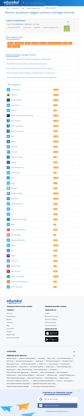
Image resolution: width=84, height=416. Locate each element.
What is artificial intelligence (26, 375)
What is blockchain (62, 372)
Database (14, 188)
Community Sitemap (13, 338)
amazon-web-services (14, 27)
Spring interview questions (28, 364)
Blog (8, 325)
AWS (17, 24)
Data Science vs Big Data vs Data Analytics (18, 381)
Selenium (14, 152)
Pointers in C (42, 364)
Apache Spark (15, 271)
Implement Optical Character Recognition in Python (18, 386)
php (70, 43)
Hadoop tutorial (11, 375)
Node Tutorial (40, 375)
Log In (67, 8)
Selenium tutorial (11, 358)
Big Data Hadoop (16, 193)
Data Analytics (16, 121)
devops (10, 43)
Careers (47, 313)
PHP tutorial (10, 361)
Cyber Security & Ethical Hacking (22, 116)
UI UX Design (15, 173)
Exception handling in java (66, 375)
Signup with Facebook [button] (51, 405)
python (28, 43)
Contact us (10, 322)
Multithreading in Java (51, 378)
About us (9, 313)
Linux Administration (18, 230)
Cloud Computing (17, 126)
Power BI (14, 95)
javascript (42, 43)
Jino (22, 24)
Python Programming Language (16, 378)
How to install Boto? (16, 20)
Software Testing (16, 157)
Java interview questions (64, 358)
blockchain (16, 46)
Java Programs (68, 381)
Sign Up (75, 8)
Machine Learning (17, 131)
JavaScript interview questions (24, 361)
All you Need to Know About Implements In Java (44, 386)
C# (12, 209)
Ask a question (51, 8)
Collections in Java (52, 375)
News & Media (11, 316)
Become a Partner (50, 322)
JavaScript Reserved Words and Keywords (18, 383)
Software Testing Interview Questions (43, 381)
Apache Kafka (15, 266)
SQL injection (53, 369)
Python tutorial (11, 369)
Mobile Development (18, 240)
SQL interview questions (36, 367)
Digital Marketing (17, 204)
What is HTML (51, 358)
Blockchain (14, 199)
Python (13, 141)
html (65, 43)
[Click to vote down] (65, 23)
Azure (13, 183)
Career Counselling (17, 276)
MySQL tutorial (50, 367)
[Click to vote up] (65, 20)
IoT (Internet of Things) (18, 219)
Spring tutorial (39, 361)
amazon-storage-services (50, 27)
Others (13, 245)
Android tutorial (65, 364)
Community (10, 328)
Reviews (9, 319)
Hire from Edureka (50, 325)
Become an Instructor (51, 316)
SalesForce (14, 147)
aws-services (27, 27)
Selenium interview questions (27, 358)
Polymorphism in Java (13, 364)
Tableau (13, 162)
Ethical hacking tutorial (40, 369)
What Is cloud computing (47, 372)
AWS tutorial (34, 372)
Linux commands (53, 364)
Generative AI (15, 90)
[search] (23, 2)
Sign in (66, 411)
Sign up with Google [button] (51, 399)
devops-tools (19, 43)
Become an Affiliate (51, 319)
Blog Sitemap (11, 335)
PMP (12, 136)
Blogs (60, 8)
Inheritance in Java (67, 361)
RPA (12, 250)
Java (12, 178)
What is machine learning (24, 369)
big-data (34, 43)
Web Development (17, 167)
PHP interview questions (53, 361)
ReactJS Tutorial (64, 378)
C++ (12, 214)
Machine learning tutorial (64, 367)
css (9, 46)
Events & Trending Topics (19, 282)
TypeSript (14, 261)
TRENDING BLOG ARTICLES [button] (17, 355)
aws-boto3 (37, 27)
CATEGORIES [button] (11, 351)
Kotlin (13, 225)
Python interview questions (34, 378)
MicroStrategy (15, 235)
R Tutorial (59, 381)
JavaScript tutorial (12, 367)
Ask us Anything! (16, 287)
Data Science (15, 105)
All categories (14, 84)
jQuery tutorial (23, 367)
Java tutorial (41, 358)
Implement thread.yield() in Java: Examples (44, 383)
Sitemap (9, 331)
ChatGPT (14, 110)
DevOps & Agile (16, 100)
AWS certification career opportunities (17, 372)
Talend (13, 256)
